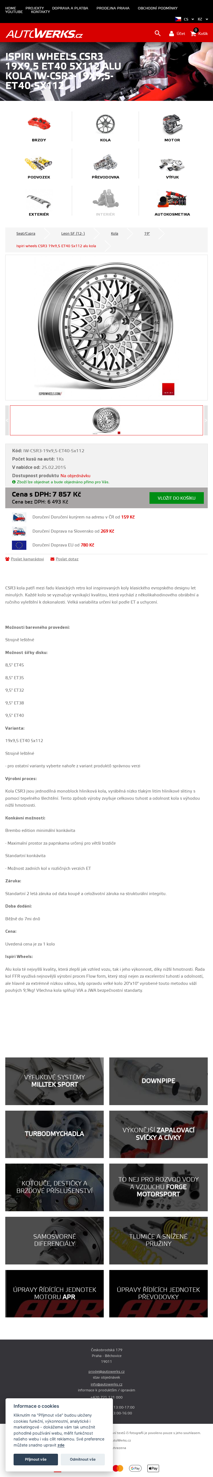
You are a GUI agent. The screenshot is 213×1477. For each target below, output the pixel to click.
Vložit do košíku (177, 498)
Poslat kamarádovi (27, 559)
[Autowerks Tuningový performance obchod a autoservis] (44, 33)
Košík (201, 33)
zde (61, 1445)
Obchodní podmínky (158, 8)
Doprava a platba (70, 8)
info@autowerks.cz (106, 1384)
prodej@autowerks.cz (106, 1371)
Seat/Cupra (25, 233)
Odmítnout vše (83, 1459)
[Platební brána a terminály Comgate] (70, 1471)
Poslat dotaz (67, 559)
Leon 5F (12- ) (73, 233)
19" (147, 233)
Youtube (14, 12)
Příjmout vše (36, 1459)
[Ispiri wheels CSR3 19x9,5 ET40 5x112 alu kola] (106, 327)
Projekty (35, 8)
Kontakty (40, 12)
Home (10, 8)
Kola (114, 233)
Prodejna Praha (113, 8)
